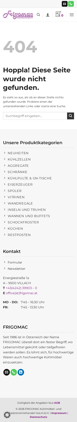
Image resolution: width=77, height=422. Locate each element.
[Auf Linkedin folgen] (21, 372)
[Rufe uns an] (71, 4)
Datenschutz (38, 416)
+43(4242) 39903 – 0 (21, 288)
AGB (57, 402)
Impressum (59, 413)
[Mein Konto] (48, 14)
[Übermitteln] (70, 115)
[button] (38, 14)
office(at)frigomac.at (22, 293)
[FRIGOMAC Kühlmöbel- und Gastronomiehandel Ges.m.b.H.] (18, 14)
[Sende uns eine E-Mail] (65, 4)
